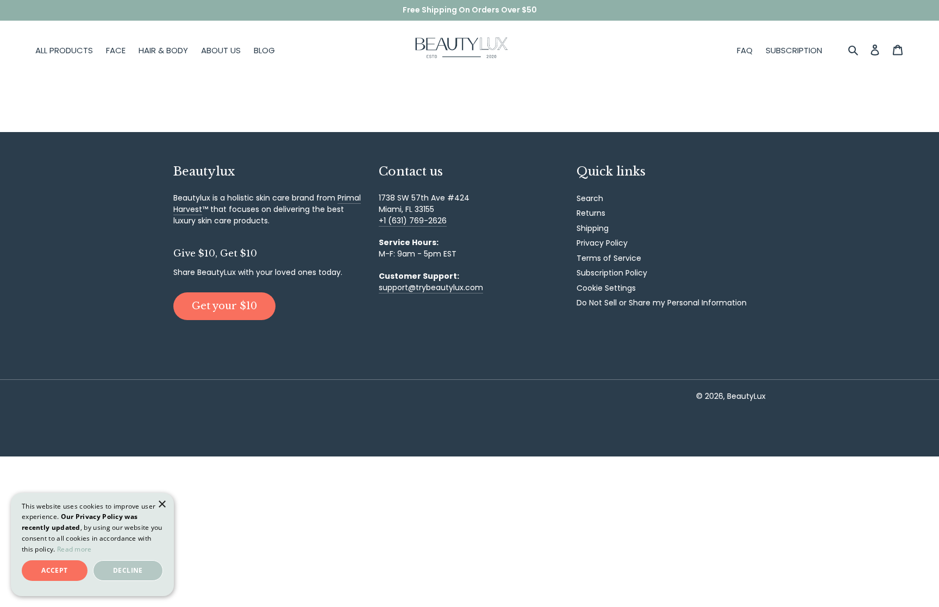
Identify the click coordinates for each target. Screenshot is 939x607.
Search (590, 198)
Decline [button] (128, 570)
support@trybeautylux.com (431, 287)
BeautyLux (746, 396)
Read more (74, 549)
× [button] (162, 504)
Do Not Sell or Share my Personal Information (662, 302)
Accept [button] (54, 570)
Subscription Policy (612, 272)
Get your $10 (224, 306)
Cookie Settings (606, 288)
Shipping (593, 228)
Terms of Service (609, 258)
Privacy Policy (602, 242)
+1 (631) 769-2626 (413, 220)
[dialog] (92, 544)
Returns (591, 213)
